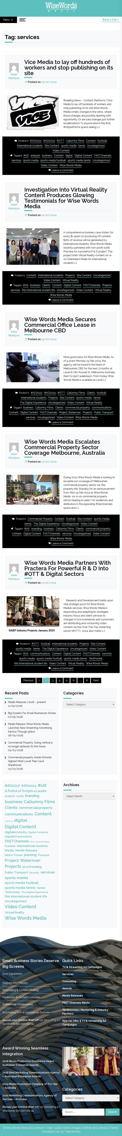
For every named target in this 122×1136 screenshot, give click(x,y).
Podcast (43, 855)
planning (30, 855)
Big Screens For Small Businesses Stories (32, 713)
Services (68, 974)
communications (102, 407)
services (16, 160)
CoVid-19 (9, 821)
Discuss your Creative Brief (18, 1020)
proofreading (32, 866)
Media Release (26, 850)
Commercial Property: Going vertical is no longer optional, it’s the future (30, 744)
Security (34, 872)
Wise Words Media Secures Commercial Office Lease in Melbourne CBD (60, 325)
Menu (6, 19)
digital (69, 155)
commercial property (77, 407)
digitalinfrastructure (18, 836)
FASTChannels (102, 155)
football (102, 140)
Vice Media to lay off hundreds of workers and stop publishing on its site (68, 67)
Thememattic (73, 1131)
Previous (28, 680)
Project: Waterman (70, 412)
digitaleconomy (16, 832)
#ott (26, 155)
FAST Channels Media (39, 842)
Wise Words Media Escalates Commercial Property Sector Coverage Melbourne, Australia (64, 447)
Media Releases (72, 995)
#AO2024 (49, 140)
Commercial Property (40, 518)
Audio (20, 796)
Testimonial (95, 658)
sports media (68, 145)
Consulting (69, 981)
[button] (67, 1061)
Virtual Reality (70, 280)
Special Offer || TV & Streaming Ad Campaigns (84, 1022)
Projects (70, 275)
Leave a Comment (62, 171)
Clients (46, 285)
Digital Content (83, 155)
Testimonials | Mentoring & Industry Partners (85, 1011)
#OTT (60, 140)
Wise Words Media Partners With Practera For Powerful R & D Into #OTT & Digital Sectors (67, 568)
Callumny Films (75, 140)
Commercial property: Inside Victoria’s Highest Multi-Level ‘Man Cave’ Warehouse (30, 761)
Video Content (61, 150)
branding (36, 528)
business (47, 155)
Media (9, 850)
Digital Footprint (38, 832)
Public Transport (103, 412)
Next (96, 680)
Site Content (51, 145)
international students (30, 145)
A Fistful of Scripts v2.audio (26, 791)
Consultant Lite (50, 1131)
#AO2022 (35, 140)
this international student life (38, 290)
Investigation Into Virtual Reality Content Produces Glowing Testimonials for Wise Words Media (65, 198)
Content (91, 140)
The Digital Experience (33, 402)
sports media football (53, 160)
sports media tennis (79, 160)
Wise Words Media (70, 165)
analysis (35, 155)
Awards (67, 988)
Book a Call (110, 19)
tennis (81, 145)
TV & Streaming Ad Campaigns (82, 967)
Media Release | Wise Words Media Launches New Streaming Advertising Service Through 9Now (30, 728)
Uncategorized (96, 145)
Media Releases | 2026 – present (27, 702)
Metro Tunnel (13, 855)
